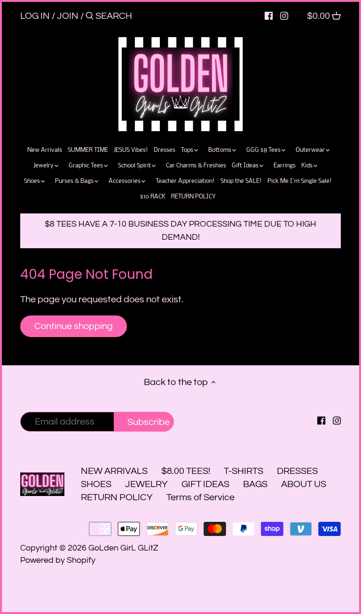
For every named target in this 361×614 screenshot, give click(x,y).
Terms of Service (200, 497)
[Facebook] (269, 15)
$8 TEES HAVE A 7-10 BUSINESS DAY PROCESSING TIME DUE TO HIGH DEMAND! (180, 231)
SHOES (96, 484)
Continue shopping (73, 326)
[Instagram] (284, 15)
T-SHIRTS (243, 471)
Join (67, 16)
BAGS (255, 484)
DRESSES (297, 471)
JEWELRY (146, 484)
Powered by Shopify (57, 560)
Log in (35, 16)
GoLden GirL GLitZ (123, 547)
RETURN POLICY (117, 497)
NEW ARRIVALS (114, 471)
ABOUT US (303, 484)
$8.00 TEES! (186, 471)
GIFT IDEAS (205, 484)
